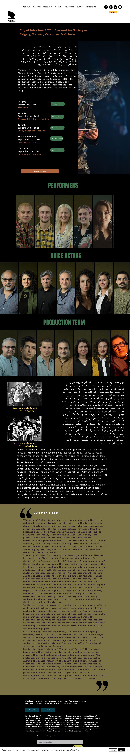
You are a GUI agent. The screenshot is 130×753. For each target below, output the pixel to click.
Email (39, 739)
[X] (115, 7)
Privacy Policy (75, 750)
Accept (122, 750)
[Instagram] (106, 7)
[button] (36, 7)
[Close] (128, 749)
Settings (112, 750)
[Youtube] (120, 7)
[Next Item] (111, 221)
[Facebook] (111, 7)
